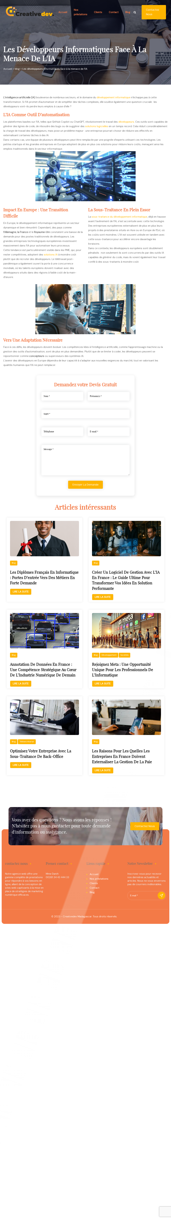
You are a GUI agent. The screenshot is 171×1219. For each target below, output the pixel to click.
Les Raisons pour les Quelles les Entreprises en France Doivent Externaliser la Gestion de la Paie (122, 756)
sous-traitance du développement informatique (119, 217)
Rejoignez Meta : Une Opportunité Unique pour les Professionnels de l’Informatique (122, 670)
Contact (114, 12)
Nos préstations (99, 879)
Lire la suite (21, 591)
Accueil (62, 12)
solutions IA (51, 254)
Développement (109, 655)
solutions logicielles (96, 126)
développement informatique (113, 97)
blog (14, 563)
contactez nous (152, 12)
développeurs (126, 122)
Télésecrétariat (27, 742)
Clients (98, 12)
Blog (127, 12)
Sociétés (124, 655)
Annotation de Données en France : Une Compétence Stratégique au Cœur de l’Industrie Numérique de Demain (43, 670)
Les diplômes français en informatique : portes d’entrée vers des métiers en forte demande (44, 578)
